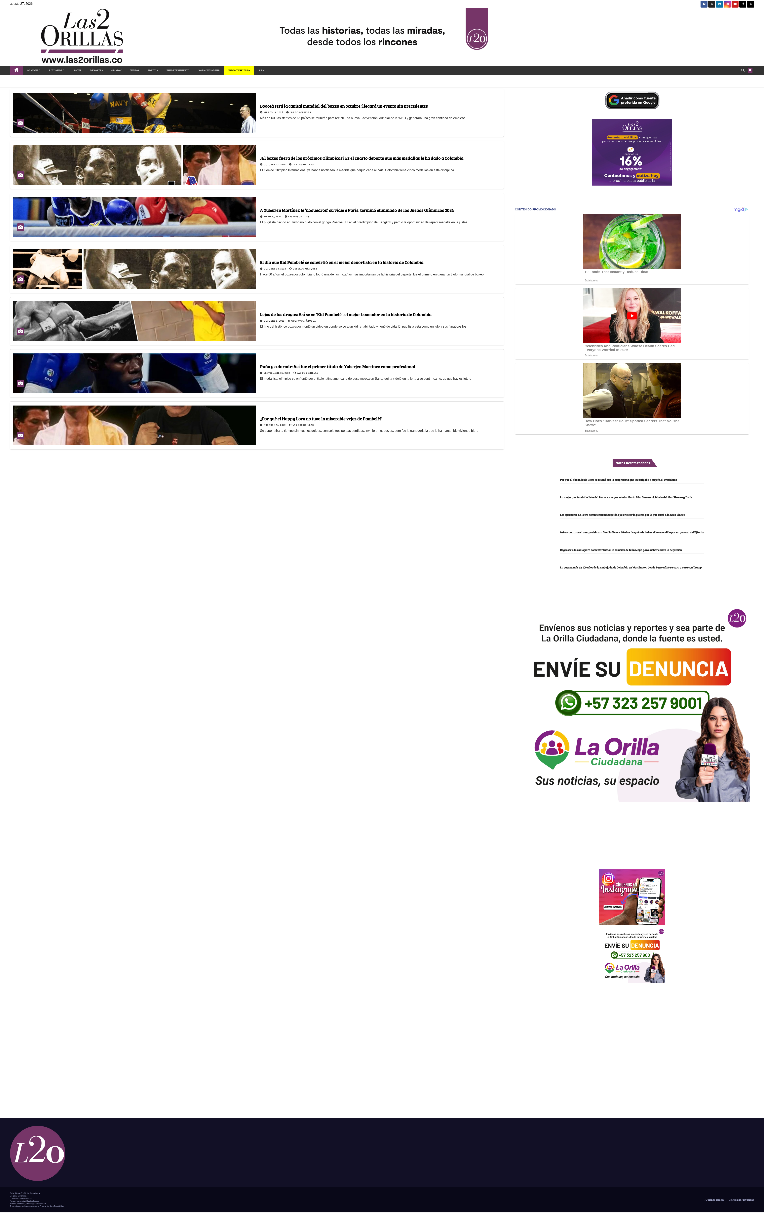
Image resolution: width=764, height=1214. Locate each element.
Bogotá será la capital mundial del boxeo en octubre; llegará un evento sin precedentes (344, 106)
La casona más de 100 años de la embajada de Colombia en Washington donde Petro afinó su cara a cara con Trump (631, 567)
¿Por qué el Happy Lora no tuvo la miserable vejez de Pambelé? (321, 418)
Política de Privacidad (741, 1199)
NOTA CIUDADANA (209, 70)
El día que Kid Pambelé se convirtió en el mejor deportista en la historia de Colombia (341, 262)
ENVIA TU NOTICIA (239, 70)
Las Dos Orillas (300, 112)
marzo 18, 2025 (274, 112)
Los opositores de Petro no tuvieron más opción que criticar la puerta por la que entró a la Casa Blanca (622, 515)
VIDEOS (134, 70)
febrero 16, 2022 (275, 424)
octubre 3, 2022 (274, 320)
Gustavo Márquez (305, 268)
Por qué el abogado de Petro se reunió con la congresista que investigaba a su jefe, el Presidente (618, 480)
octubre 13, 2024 (275, 164)
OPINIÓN (116, 70)
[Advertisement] (632, 833)
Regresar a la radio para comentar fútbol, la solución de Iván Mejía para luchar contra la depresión (621, 550)
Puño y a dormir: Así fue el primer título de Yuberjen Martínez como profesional (337, 366)
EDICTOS (153, 70)
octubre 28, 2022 (275, 268)
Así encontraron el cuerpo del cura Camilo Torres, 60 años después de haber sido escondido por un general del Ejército (632, 532)
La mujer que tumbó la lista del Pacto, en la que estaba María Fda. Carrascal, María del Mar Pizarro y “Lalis (626, 497)
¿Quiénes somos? (714, 1199)
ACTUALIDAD (56, 70)
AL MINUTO (33, 70)
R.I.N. (262, 70)
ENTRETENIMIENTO (178, 70)
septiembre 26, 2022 (277, 372)
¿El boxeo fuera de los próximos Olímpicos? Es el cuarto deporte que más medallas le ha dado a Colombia (361, 158)
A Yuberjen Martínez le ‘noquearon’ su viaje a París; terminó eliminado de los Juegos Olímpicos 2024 (357, 210)
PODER (77, 70)
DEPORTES (96, 70)
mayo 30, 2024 (273, 216)
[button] (743, 70)
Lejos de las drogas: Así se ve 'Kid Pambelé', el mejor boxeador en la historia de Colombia (346, 314)
